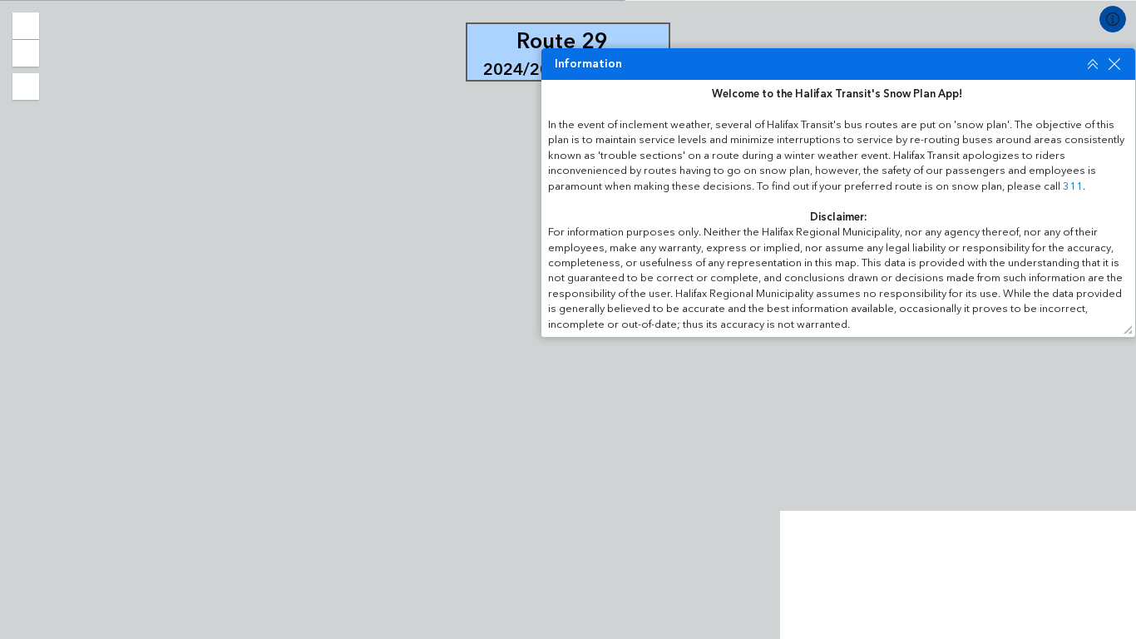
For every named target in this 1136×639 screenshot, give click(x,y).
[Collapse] (1092, 64)
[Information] (1112, 19)
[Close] (1114, 64)
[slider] (548, 329)
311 (1073, 186)
